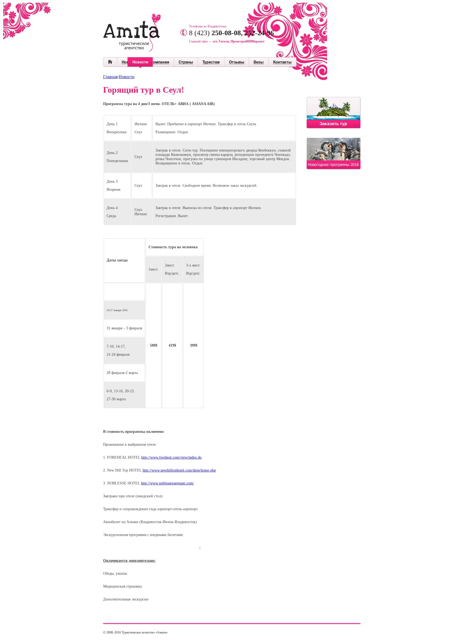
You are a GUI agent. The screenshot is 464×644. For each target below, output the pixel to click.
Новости (127, 76)
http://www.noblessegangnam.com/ (167, 483)
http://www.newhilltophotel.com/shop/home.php (179, 470)
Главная (110, 76)
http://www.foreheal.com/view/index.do (171, 457)
